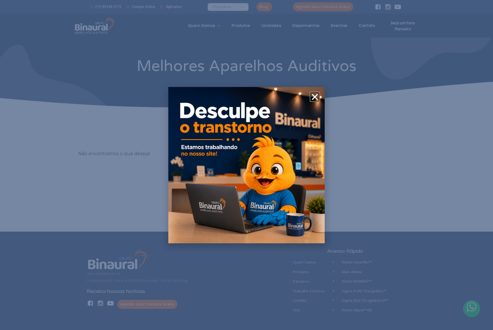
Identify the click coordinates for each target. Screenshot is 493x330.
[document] (246, 165)
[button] (315, 97)
